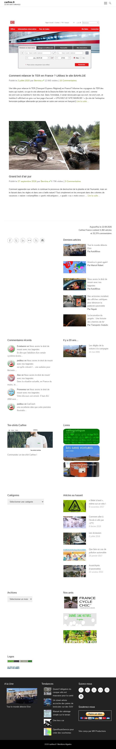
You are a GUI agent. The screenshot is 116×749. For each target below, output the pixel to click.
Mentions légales (64, 744)
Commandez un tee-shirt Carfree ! (22, 455)
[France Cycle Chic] (80, 608)
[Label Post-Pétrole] (13, 668)
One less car (58, 720)
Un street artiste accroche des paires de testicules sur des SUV (63, 703)
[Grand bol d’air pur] (58, 145)
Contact (42, 240)
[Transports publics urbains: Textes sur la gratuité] (81, 476)
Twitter (16, 240)
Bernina (38, 80)
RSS (35, 240)
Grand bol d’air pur (20, 176)
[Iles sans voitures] (81, 460)
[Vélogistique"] (81, 443)
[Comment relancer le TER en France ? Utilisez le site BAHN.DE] (58, 44)
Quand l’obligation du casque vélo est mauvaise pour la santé (63, 692)
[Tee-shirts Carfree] (30, 451)
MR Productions (99, 731)
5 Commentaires (73, 181)
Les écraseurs (95, 533)
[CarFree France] (13, 662)
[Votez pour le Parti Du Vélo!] (80, 642)
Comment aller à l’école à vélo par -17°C (96, 520)
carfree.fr (9, 2)
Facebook (9, 240)
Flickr (29, 240)
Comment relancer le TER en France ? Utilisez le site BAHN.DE (47, 75)
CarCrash (31, 404)
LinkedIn (22, 240)
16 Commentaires (68, 80)
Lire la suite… (83, 101)
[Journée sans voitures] (80, 625)
